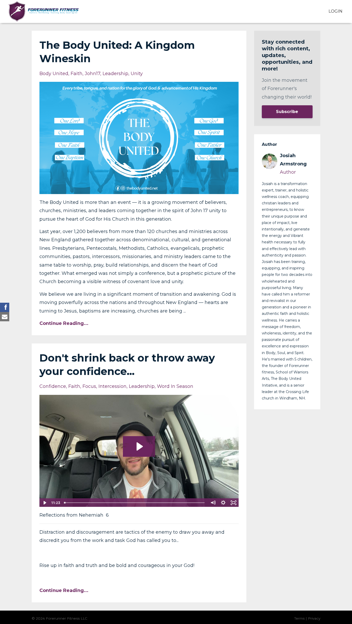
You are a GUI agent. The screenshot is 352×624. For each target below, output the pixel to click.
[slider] (135, 502)
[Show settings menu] (223, 502)
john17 (92, 73)
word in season (175, 386)
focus (89, 386)
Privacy (314, 618)
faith (76, 73)
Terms (299, 618)
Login (335, 11)
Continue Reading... (63, 323)
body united (53, 73)
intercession (112, 386)
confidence (52, 386)
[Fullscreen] (234, 502)
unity (137, 73)
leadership (115, 73)
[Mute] (213, 502)
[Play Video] (44, 502)
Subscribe (287, 111)
